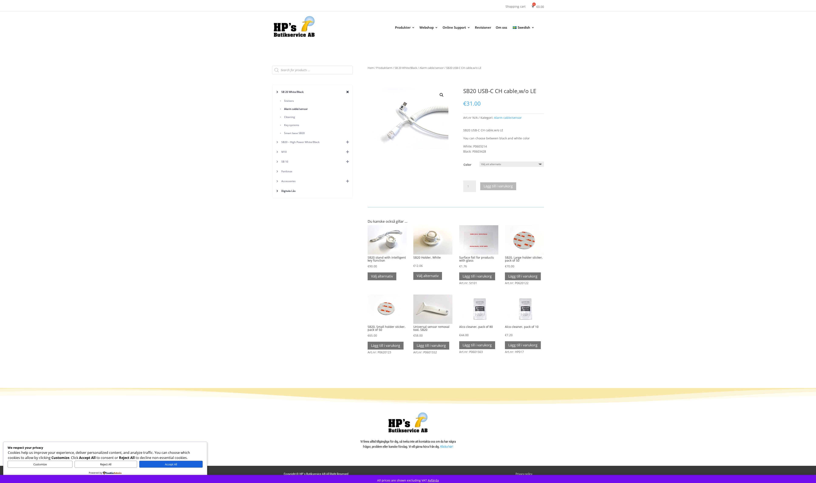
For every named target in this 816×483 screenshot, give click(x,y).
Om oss (501, 28)
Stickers (289, 101)
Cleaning (289, 117)
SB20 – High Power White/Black (300, 142)
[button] (441, 95)
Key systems (291, 125)
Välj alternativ (382, 276)
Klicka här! (446, 447)
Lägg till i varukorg (498, 186)
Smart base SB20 (294, 133)
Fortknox (286, 171)
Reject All (105, 464)
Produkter (403, 28)
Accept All (171, 464)
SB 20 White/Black (292, 92)
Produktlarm (384, 68)
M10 (284, 152)
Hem (371, 68)
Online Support (454, 28)
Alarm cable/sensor (296, 109)
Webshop (426, 28)
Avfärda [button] (433, 480)
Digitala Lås (288, 191)
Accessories (288, 181)
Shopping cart (516, 6)
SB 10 (284, 161)
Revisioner (483, 28)
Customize (40, 464)
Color (467, 165)
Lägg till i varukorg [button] (477, 276)
